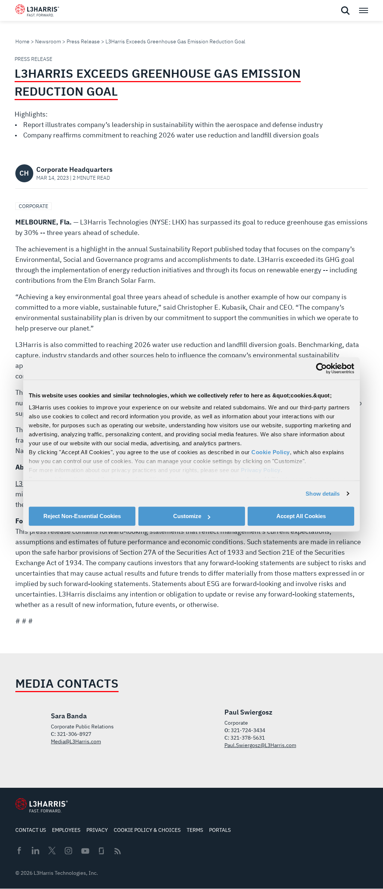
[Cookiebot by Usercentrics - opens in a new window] (321, 368)
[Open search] (345, 10)
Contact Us (30, 830)
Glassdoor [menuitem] (101, 851)
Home (22, 41)
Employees (66, 830)
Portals (220, 830)
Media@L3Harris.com (76, 741)
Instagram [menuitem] (68, 850)
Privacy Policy (261, 470)
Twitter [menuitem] (52, 850)
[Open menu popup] (363, 10)
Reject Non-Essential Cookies (82, 516)
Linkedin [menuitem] (35, 850)
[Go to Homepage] (41, 805)
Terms (195, 830)
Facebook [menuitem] (19, 850)
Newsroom (48, 41)
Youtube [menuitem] (85, 851)
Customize (187, 516)
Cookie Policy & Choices (147, 830)
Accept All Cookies (301, 516)
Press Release (83, 41)
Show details (323, 493)
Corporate (33, 206)
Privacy (97, 830)
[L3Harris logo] (37, 11)
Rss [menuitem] (117, 851)
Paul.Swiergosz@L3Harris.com (260, 745)
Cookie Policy (270, 452)
